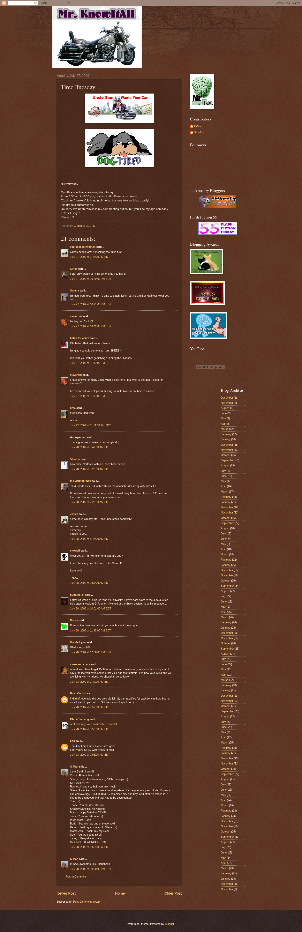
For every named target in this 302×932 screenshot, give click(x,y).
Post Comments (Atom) (87, 901)
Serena (74, 290)
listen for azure (79, 338)
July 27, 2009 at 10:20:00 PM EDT (90, 278)
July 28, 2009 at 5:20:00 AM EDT (90, 469)
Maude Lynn (78, 642)
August (225, 407)
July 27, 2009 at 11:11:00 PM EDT (90, 425)
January (225, 439)
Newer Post (66, 893)
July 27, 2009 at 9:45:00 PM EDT (90, 256)
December (227, 397)
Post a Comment (76, 876)
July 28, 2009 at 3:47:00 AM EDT (90, 447)
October (225, 455)
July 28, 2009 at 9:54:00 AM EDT (90, 582)
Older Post (173, 893)
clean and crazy (80, 664)
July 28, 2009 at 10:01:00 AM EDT (90, 608)
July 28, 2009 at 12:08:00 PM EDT (90, 652)
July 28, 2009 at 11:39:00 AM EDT (90, 630)
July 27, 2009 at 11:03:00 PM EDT (90, 362)
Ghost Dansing (79, 719)
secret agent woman (83, 246)
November (227, 402)
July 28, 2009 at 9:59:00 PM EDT (90, 847)
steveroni (76, 316)
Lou (72, 740)
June (224, 413)
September (227, 460)
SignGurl (199, 132)
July (223, 470)
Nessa (74, 620)
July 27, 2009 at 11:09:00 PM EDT (90, 396)
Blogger (169, 923)
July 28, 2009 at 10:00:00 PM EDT (90, 869)
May (223, 418)
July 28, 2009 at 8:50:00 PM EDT (90, 729)
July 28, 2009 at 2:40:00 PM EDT (90, 681)
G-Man (74, 766)
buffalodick (77, 594)
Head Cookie (78, 693)
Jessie (74, 514)
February (226, 434)
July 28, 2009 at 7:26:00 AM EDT (90, 502)
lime (73, 407)
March (224, 428)
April (223, 423)
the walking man (80, 480)
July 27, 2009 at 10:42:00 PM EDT (90, 326)
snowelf (75, 550)
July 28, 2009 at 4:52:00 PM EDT (90, 707)
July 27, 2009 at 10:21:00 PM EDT (90, 304)
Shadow (75, 459)
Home (120, 893)
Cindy (73, 268)
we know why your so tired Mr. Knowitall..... (96, 724)
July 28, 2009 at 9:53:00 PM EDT (90, 754)
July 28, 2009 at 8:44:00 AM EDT (90, 538)
